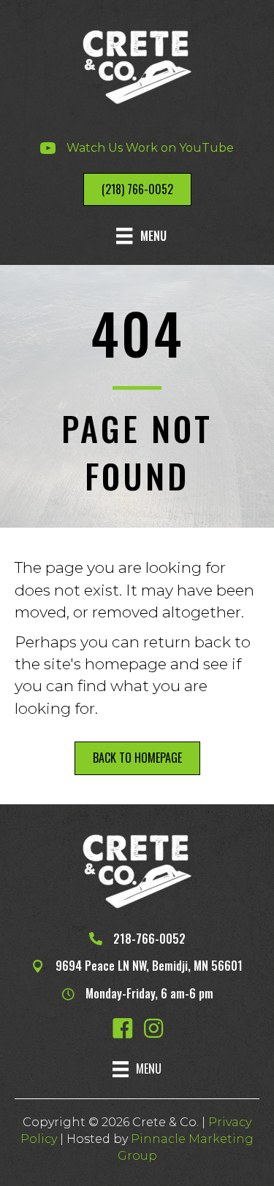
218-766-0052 (149, 938)
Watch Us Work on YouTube (150, 148)
